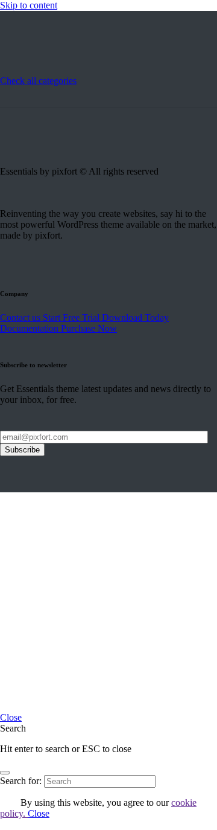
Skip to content (28, 5)
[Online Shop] (90, 70)
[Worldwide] (54, 70)
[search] (5, 772)
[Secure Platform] (18, 70)
